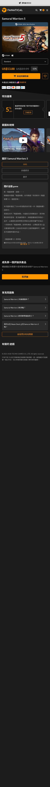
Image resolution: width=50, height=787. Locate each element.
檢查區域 (23, 82)
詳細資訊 (25, 170)
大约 (25, 164)
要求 (25, 177)
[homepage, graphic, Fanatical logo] (12, 10)
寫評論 (25, 276)
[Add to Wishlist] (45, 76)
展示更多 (23, 244)
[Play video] (23, 140)
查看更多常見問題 (25, 334)
